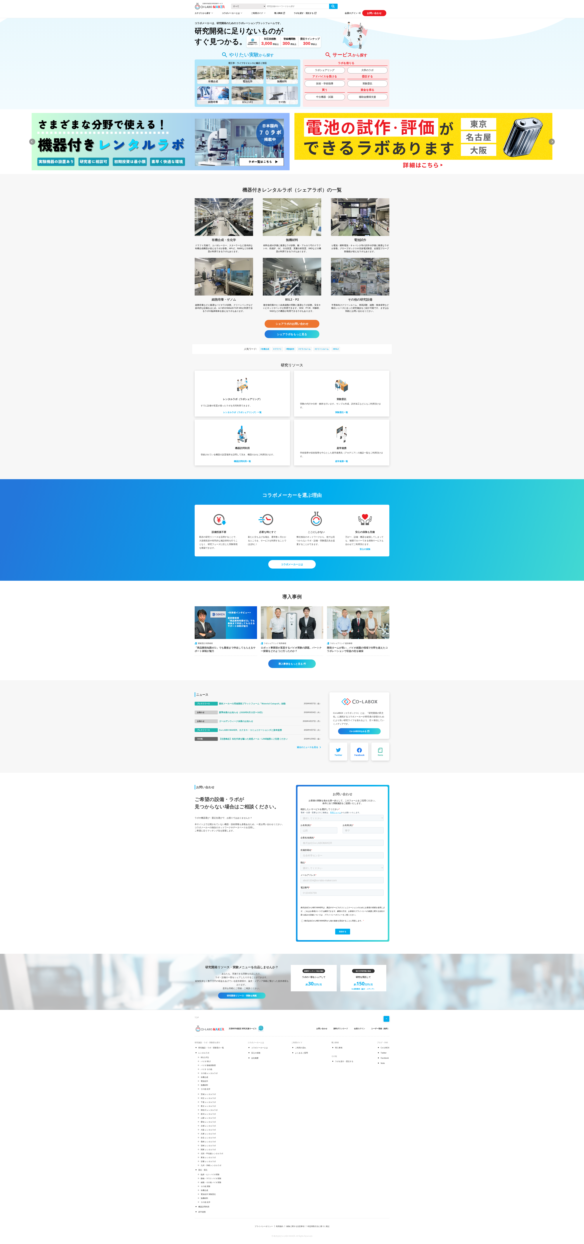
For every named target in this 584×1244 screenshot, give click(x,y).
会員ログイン (351, 13)
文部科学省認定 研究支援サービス (243, 1028)
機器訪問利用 (203, 1206)
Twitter (384, 1053)
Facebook (385, 1058)
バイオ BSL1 (206, 1061)
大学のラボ (367, 70)
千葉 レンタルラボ (208, 1102)
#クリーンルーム (322, 349)
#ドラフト (277, 349)
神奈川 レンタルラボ (209, 1110)
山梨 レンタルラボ (208, 1118)
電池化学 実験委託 (208, 1194)
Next (552, 142)
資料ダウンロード (340, 1028)
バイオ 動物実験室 (208, 1065)
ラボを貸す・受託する (304, 13)
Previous (32, 142)
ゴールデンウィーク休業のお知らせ (236, 721)
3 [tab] (293, 173)
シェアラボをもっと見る (292, 334)
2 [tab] (289, 173)
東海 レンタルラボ (208, 1157)
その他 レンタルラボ (209, 1073)
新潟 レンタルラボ (208, 1114)
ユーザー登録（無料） (380, 1028)
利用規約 (279, 1226)
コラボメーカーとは (292, 564)
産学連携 (202, 1212)
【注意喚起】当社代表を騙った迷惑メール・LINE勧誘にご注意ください (253, 739)
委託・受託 (202, 1170)
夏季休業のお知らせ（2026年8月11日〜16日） (241, 712)
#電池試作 (290, 349)
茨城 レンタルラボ (208, 1094)
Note (383, 1063)
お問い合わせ (374, 13)
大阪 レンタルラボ (208, 1129)
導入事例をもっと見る (290, 663)
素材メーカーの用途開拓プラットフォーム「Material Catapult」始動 (252, 703)
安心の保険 (365, 549)
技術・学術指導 (324, 83)
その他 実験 (205, 1186)
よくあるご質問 (301, 1053)
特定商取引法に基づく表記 (318, 1226)
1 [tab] (284, 173)
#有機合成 (265, 349)
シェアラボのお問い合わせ (292, 323)
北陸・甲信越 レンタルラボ (212, 1153)
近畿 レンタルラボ (208, 1161)
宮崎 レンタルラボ (208, 1145)
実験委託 (367, 83)
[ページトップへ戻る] (386, 1019)
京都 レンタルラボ (208, 1126)
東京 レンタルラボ (208, 1106)
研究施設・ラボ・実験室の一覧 (211, 1047)
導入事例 (278, 13)
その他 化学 (205, 1089)
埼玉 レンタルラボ (208, 1098)
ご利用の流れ (300, 1047)
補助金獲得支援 (367, 97)
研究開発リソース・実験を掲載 (242, 995)
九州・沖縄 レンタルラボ (211, 1165)
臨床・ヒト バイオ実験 (210, 1174)
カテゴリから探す (202, 13)
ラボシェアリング (324, 70)
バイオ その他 (206, 1069)
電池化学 (204, 1081)
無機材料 (204, 1085)
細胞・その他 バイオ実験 (211, 1182)
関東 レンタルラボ (208, 1149)
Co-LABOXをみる (358, 731)
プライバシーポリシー (264, 1226)
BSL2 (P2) (205, 1057)
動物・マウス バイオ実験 (211, 1178)
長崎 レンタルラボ (208, 1141)
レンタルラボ (203, 1053)
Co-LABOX (385, 1047)
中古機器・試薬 (324, 97)
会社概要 (255, 1058)
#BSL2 (336, 349)
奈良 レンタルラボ (208, 1137)
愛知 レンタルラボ (208, 1122)
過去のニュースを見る (307, 747)
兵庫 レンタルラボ (208, 1133)
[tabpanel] (161, 141)
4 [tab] (298, 173)
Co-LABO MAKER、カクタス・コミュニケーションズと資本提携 (250, 730)
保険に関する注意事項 (295, 1226)
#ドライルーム (305, 349)
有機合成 (204, 1077)
